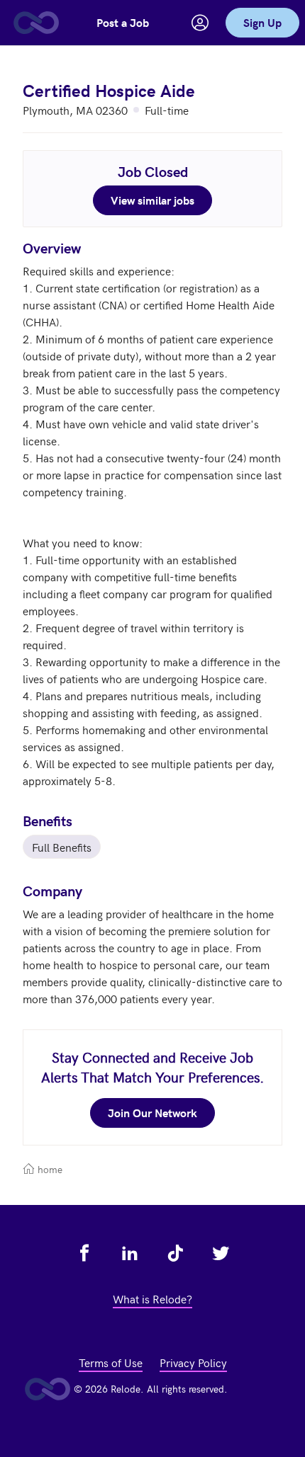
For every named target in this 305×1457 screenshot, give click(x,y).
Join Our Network (152, 1112)
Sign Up (262, 22)
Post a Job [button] (122, 22)
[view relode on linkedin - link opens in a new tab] (130, 1253)
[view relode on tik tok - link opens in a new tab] (175, 1253)
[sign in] (200, 22)
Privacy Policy (193, 1362)
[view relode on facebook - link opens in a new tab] (84, 1253)
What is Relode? (152, 1298)
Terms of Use (111, 1362)
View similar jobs (152, 200)
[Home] (35, 22)
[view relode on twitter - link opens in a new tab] (220, 1253)
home (48, 1169)
